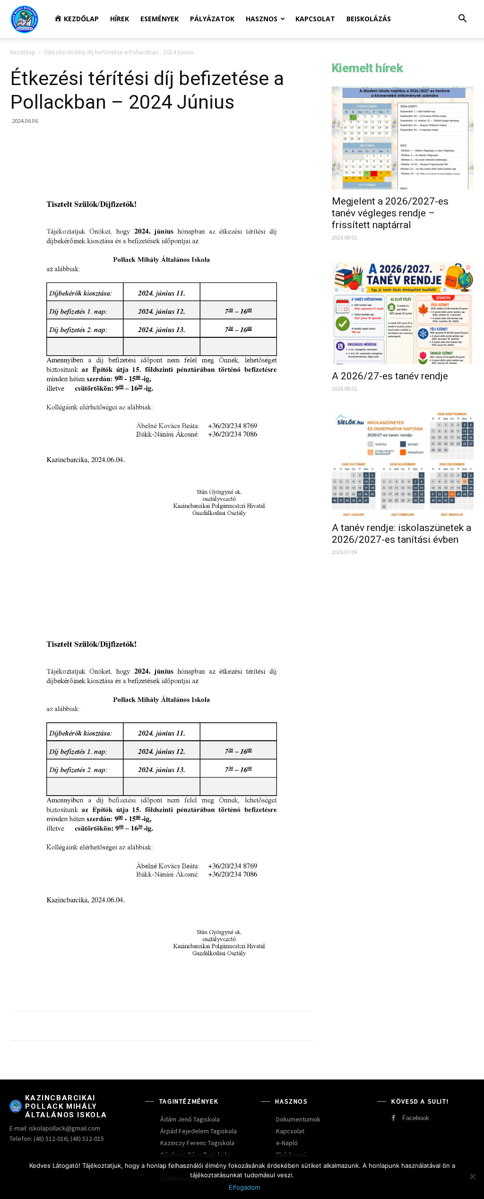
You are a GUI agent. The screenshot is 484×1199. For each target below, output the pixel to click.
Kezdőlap (22, 52)
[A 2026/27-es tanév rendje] (403, 313)
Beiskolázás (368, 18)
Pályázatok (212, 18)
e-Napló (287, 1143)
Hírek (119, 18)
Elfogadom (244, 1187)
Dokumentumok (298, 1119)
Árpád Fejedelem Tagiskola (198, 1131)
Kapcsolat (315, 18)
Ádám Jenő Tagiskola (190, 1119)
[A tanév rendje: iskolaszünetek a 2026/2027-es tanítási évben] (403, 464)
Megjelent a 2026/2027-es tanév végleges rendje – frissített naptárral (390, 213)
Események (159, 18)
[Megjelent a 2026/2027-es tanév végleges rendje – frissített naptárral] (403, 137)
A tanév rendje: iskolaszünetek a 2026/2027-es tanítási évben (401, 533)
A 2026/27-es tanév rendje (390, 376)
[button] (462, 19)
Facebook (415, 1118)
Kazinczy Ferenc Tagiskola (197, 1143)
